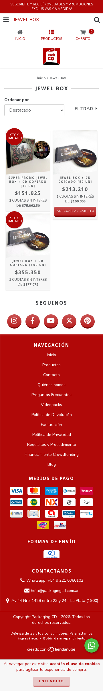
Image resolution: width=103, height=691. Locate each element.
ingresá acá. (28, 638)
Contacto (51, 375)
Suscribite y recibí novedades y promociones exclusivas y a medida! (51, 6)
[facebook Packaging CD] (32, 321)
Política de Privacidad (51, 434)
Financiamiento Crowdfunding (52, 454)
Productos (51, 365)
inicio (51, 355)
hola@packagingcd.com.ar (55, 590)
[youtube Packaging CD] (51, 321)
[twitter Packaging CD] (69, 321)
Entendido (51, 681)
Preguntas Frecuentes (51, 394)
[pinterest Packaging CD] (87, 321)
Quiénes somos (51, 384)
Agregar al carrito (75, 211)
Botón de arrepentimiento (64, 638)
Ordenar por (16, 99)
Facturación (51, 424)
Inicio (41, 78)
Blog (51, 464)
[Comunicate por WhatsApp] (91, 645)
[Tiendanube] (52, 651)
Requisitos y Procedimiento (51, 444)
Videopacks (51, 404)
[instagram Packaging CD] (14, 321)
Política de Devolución (51, 414)
